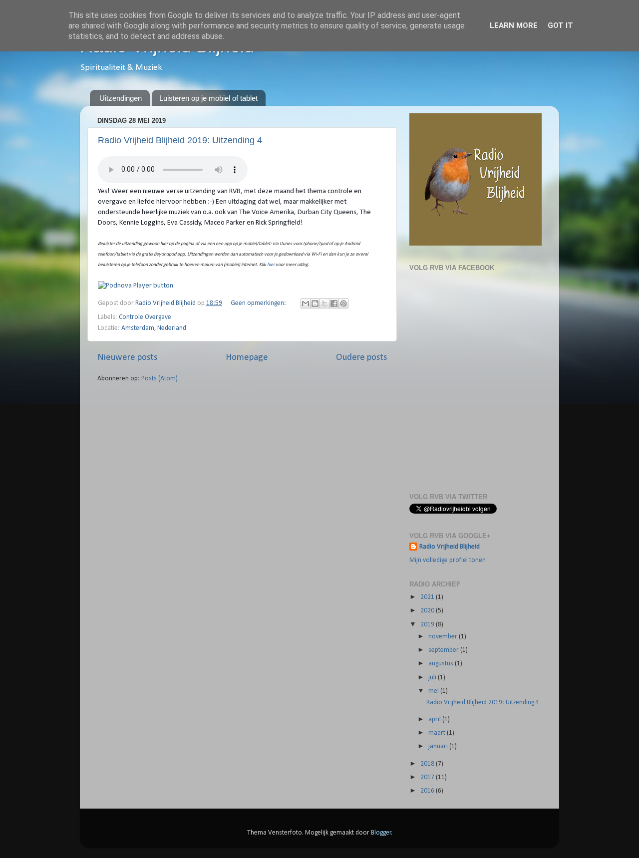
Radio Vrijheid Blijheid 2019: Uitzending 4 (180, 140)
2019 (428, 624)
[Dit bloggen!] (315, 303)
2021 (428, 597)
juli (433, 677)
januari (438, 746)
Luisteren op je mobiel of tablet (208, 98)
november (443, 636)
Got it (560, 25)
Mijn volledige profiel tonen (447, 560)
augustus (441, 663)
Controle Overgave (145, 317)
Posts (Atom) (159, 378)
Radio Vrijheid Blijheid (449, 547)
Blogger (381, 833)
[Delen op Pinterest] (343, 303)
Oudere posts (361, 357)
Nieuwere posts (127, 357)
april (435, 719)
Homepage (247, 357)
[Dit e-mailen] (306, 303)
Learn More (514, 25)
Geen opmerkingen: (259, 303)
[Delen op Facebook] (334, 303)
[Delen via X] (324, 303)
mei (434, 691)
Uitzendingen (120, 98)
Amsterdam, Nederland (153, 328)
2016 (428, 791)
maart (437, 733)
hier (271, 265)
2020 (428, 610)
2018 (428, 764)
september (444, 650)
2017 (428, 777)
